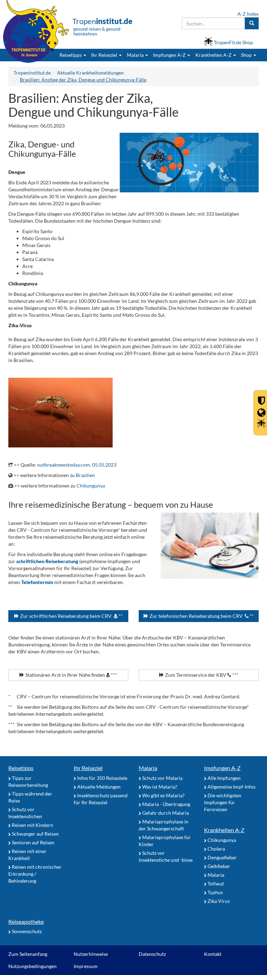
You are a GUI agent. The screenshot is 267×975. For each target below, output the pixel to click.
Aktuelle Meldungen (98, 787)
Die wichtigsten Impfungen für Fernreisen (222, 802)
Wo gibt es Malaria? (163, 795)
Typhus (215, 892)
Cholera (216, 849)
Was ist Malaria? (159, 787)
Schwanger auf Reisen (35, 834)
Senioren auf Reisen (32, 842)
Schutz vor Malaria (162, 778)
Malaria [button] (136, 55)
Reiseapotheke (26, 921)
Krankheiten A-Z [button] (214, 55)
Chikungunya (90, 486)
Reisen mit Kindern (32, 825)
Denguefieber (222, 857)
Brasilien (85, 475)
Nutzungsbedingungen (32, 966)
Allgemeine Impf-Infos (231, 787)
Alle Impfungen (224, 778)
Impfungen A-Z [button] (170, 55)
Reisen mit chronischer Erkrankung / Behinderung (35, 874)
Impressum (86, 966)
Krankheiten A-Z (224, 830)
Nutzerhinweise (91, 954)
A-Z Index (248, 14)
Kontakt (212, 954)
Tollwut (215, 883)
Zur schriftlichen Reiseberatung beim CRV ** (71, 616)
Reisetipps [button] (71, 55)
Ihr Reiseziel (88, 768)
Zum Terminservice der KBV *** (201, 675)
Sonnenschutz (26, 931)
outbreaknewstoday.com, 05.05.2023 (76, 465)
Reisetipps (20, 768)
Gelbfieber (218, 866)
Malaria (148, 768)
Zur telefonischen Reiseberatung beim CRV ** (201, 616)
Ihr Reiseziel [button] (104, 55)
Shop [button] (246, 55)
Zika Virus (218, 901)
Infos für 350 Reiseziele (101, 778)
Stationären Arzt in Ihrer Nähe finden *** (70, 675)
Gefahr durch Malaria (165, 813)
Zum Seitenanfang (27, 954)
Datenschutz (152, 954)
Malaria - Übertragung (165, 804)
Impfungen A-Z (222, 768)
